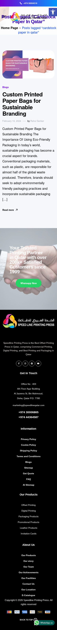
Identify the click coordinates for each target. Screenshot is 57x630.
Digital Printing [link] (10, 350)
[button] (52, 570)
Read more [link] (8, 209)
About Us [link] (28, 544)
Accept (28, 599)
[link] (53, 12)
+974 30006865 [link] (28, 412)
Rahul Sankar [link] (37, 120)
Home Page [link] (9, 27)
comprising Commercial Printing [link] (36, 346)
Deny (28, 608)
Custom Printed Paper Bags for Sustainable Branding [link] (22, 104)
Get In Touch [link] (28, 373)
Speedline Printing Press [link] (15, 343)
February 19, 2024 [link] (11, 120)
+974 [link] (22, 417)
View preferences (28, 617)
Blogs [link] (5, 87)
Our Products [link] (29, 494)
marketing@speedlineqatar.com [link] (28, 405)
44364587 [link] (32, 417)
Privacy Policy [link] (15, 625)
